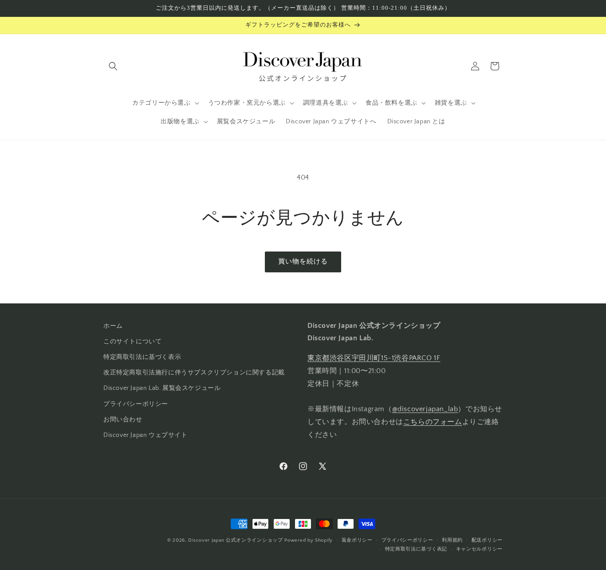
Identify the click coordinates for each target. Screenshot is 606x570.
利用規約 (452, 540)
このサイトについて (132, 341)
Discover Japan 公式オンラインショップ (235, 540)
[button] (113, 66)
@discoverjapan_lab (425, 409)
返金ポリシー (357, 540)
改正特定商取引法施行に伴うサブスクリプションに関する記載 (194, 372)
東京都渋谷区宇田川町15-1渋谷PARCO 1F (373, 358)
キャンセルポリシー (479, 549)
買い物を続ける (303, 261)
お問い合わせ (122, 419)
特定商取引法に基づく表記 (416, 549)
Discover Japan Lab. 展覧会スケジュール (161, 388)
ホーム (113, 326)
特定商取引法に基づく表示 (142, 357)
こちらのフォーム (432, 422)
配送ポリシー (487, 540)
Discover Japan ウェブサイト (145, 435)
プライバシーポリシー (135, 404)
